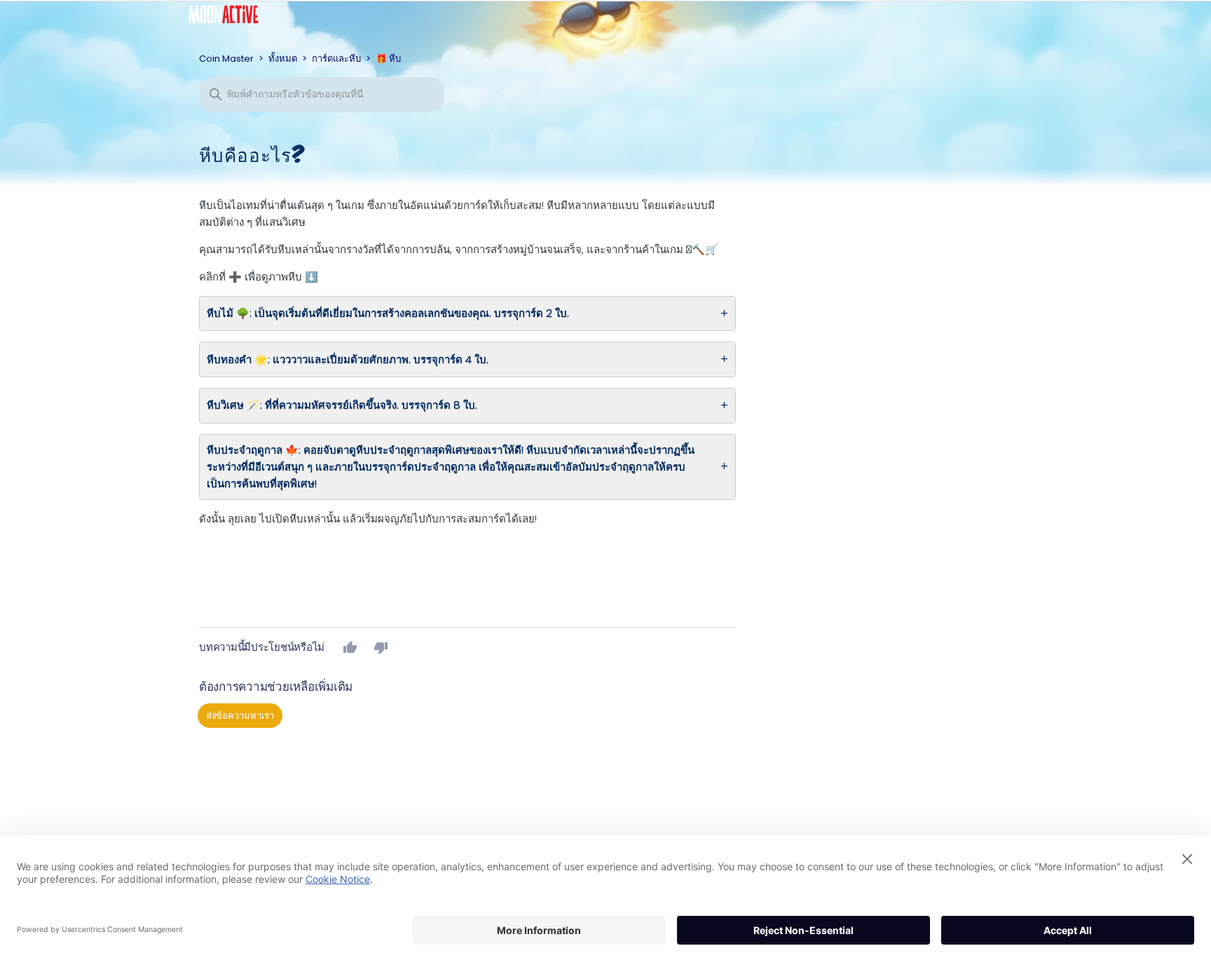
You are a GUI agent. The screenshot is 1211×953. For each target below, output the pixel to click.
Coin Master (226, 58)
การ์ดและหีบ (336, 58)
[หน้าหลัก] (234, 17)
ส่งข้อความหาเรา (240, 715)
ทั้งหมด (282, 58)
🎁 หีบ (388, 58)
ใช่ (350, 647)
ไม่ (381, 647)
